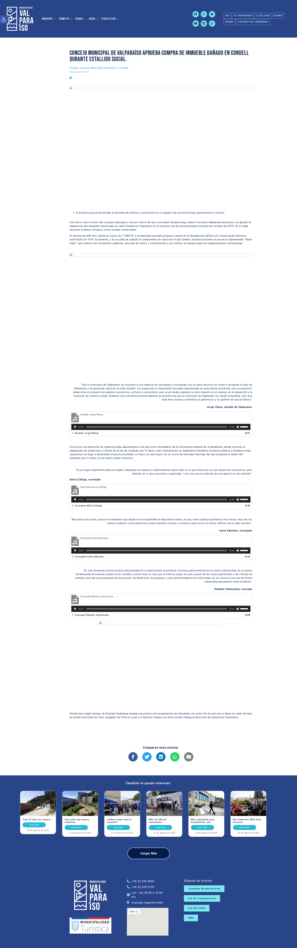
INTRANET (278, 15)
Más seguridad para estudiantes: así (203, 820)
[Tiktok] (212, 23)
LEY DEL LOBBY (263, 15)
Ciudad (79, 18)
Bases (92, 18)
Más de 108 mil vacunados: (158, 820)
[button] (4, 19)
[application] (160, 427)
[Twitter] (212, 14)
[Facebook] (196, 14)
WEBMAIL (229, 21)
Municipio (47, 18)
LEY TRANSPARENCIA (242, 15)
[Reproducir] (75, 426)
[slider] (244, 426)
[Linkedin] (204, 23)
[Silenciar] (237, 426)
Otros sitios (108, 18)
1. (85, 433)
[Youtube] (196, 23)
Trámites (64, 18)
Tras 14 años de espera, (37, 819)
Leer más (34, 825)
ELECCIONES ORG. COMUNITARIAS (252, 21)
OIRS (227, 15)
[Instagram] (204, 14)
